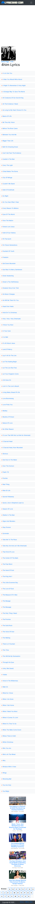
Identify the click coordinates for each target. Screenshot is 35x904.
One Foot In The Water (10, 460)
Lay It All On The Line (9, 355)
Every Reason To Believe (10, 208)
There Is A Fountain (9, 644)
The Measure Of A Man (10, 595)
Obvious (5, 454)
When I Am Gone (8, 699)
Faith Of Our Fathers (9, 233)
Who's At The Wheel (9, 754)
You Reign (6, 791)
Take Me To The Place (10, 539)
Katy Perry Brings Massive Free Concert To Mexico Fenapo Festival (17, 881)
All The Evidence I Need (10, 104)
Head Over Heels (8, 306)
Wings (5, 773)
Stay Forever (7, 527)
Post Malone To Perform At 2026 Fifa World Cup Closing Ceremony (17, 808)
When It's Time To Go (9, 724)
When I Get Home (8, 705)
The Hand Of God (8, 570)
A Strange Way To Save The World (14, 91)
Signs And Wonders (9, 521)
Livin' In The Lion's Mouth (11, 386)
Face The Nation (8, 220)
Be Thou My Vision (9, 122)
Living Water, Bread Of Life (11, 392)
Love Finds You (7, 404)
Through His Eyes (8, 662)
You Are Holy (7, 785)
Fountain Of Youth (8, 251)
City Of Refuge (7, 177)
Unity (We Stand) (8, 668)
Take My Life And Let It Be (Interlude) (15, 546)
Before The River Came (10, 128)
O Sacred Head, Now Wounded (13, 447)
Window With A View (9, 766)
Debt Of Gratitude (8, 190)
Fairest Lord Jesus (8, 226)
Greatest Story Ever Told (11, 288)
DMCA (27, 902)
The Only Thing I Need (10, 613)
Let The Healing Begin (10, 361)
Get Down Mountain (9, 263)
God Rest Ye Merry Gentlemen (12, 269)
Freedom (5, 257)
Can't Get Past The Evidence (12, 153)
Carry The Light (8, 165)
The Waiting (6, 638)
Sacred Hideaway (8, 496)
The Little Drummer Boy (10, 582)
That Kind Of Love (8, 552)
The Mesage (6, 601)
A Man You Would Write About (12, 79)
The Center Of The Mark (10, 558)
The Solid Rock (7, 625)
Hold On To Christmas (10, 312)
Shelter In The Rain (9, 515)
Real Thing (6, 484)
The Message (7, 607)
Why (4, 760)
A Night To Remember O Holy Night (14, 85)
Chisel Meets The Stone (10, 171)
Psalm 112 (6, 472)
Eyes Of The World (9, 214)
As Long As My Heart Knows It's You (14, 110)
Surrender (6, 533)
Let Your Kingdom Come (11, 374)
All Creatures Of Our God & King (13, 98)
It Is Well (5, 337)
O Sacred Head (7, 441)
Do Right (5, 196)
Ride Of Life (6, 490)
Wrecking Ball (7, 779)
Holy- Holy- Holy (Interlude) (12, 319)
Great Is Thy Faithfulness (11, 282)
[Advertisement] (17, 23)
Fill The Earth (7, 239)
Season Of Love (8, 509)
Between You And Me (9, 134)
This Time (6, 650)
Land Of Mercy (7, 349)
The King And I (7, 576)
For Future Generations (10, 245)
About (31, 902)
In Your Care (7, 331)
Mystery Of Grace (8, 417)
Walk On (5, 687)
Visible (5, 674)
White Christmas (8, 742)
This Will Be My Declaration (11, 656)
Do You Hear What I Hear (11, 202)
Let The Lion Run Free (10, 368)
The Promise (7, 619)
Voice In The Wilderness (10, 681)
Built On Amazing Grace (10, 147)
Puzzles (5, 478)
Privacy (22, 902)
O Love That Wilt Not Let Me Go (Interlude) (16, 435)
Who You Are (7, 748)
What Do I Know (8, 693)
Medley (5, 411)
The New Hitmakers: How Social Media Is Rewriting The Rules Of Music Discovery (17, 863)
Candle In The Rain (9, 159)
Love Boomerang (8, 398)
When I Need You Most (10, 711)
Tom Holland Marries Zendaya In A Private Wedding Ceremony (17, 845)
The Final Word (7, 564)
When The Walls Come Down (12, 730)
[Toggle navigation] (31, 2)
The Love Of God (8, 589)
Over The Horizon (8, 466)
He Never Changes (9, 294)
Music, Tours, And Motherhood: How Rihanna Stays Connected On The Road (17, 826)
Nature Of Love (7, 423)
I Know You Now (8, 325)
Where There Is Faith (9, 736)
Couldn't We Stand (9, 184)
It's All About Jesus (9, 343)
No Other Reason (8, 429)
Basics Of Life (7, 116)
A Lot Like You (7, 73)
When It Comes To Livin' (10, 717)
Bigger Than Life (8, 141)
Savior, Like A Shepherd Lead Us (13, 503)
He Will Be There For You (11, 300)
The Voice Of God (8, 631)
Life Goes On (7, 380)
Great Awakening (8, 276)
